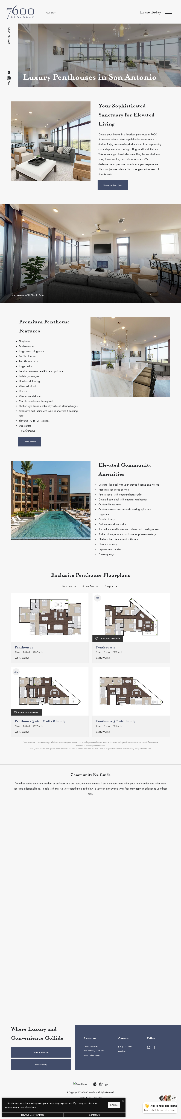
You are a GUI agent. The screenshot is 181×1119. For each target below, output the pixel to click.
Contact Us (94, 1115)
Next (166, 294)
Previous (154, 294)
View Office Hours (92, 1055)
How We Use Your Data (32, 1115)
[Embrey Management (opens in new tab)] (80, 1083)
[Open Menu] (168, 12)
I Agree (114, 1105)
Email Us (121, 1051)
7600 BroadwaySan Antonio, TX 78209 (94, 1048)
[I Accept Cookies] (123, 1101)
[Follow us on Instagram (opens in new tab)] (9, 78)
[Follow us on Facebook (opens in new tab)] (9, 83)
